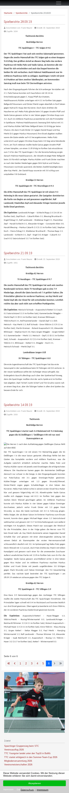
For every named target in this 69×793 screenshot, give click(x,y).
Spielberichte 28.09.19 (18, 21)
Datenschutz (27, 789)
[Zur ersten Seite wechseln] (8, 663)
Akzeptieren (34, 783)
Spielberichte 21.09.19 (18, 253)
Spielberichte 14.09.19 (18, 405)
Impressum (42, 789)
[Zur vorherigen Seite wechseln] (15, 663)
